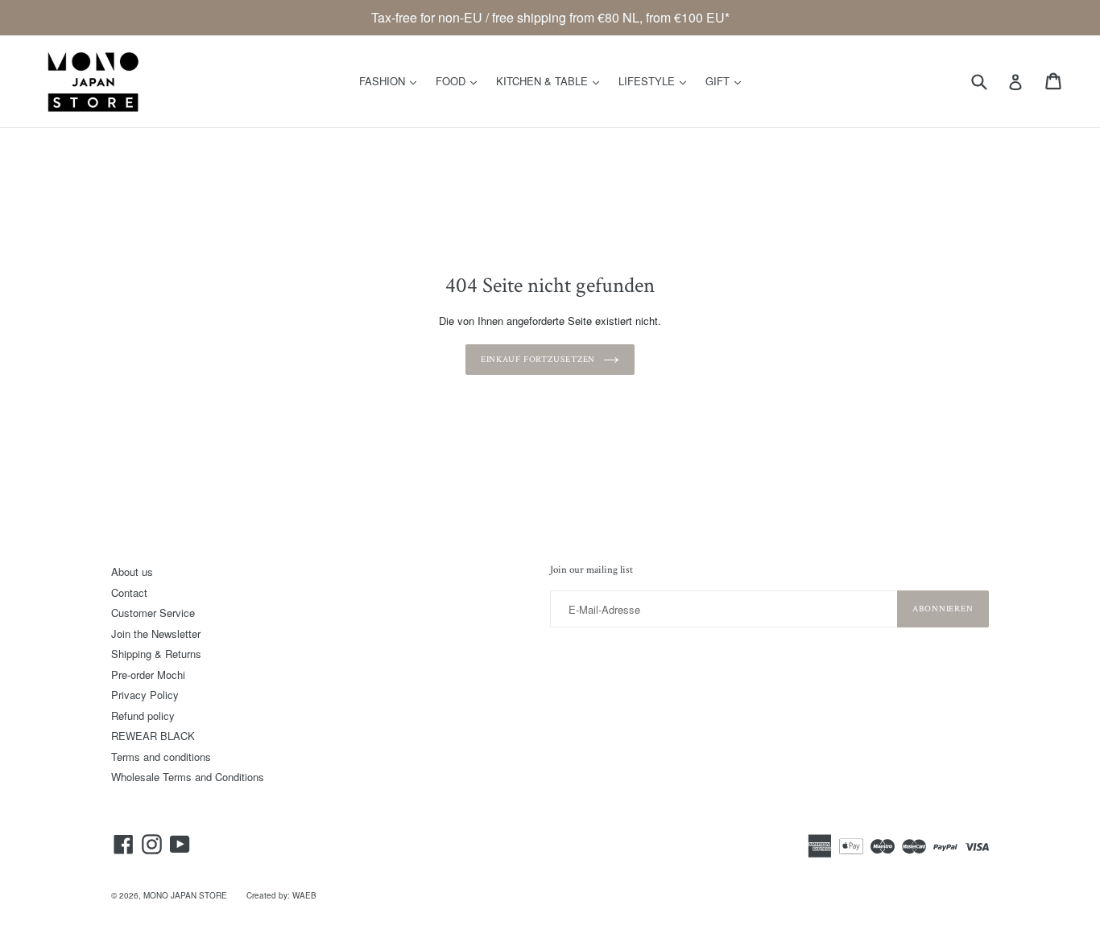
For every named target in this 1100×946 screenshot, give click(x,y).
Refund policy (143, 715)
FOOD (460, 80)
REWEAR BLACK (153, 735)
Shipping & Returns (156, 653)
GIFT (727, 80)
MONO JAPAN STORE (185, 895)
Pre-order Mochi (148, 674)
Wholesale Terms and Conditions (187, 776)
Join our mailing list (591, 570)
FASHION (391, 80)
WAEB (304, 895)
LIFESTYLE (656, 80)
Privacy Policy (145, 694)
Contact (129, 592)
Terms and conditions (161, 756)
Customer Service (153, 612)
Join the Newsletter (156, 633)
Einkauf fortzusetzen (538, 359)
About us (132, 571)
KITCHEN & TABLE (551, 80)
